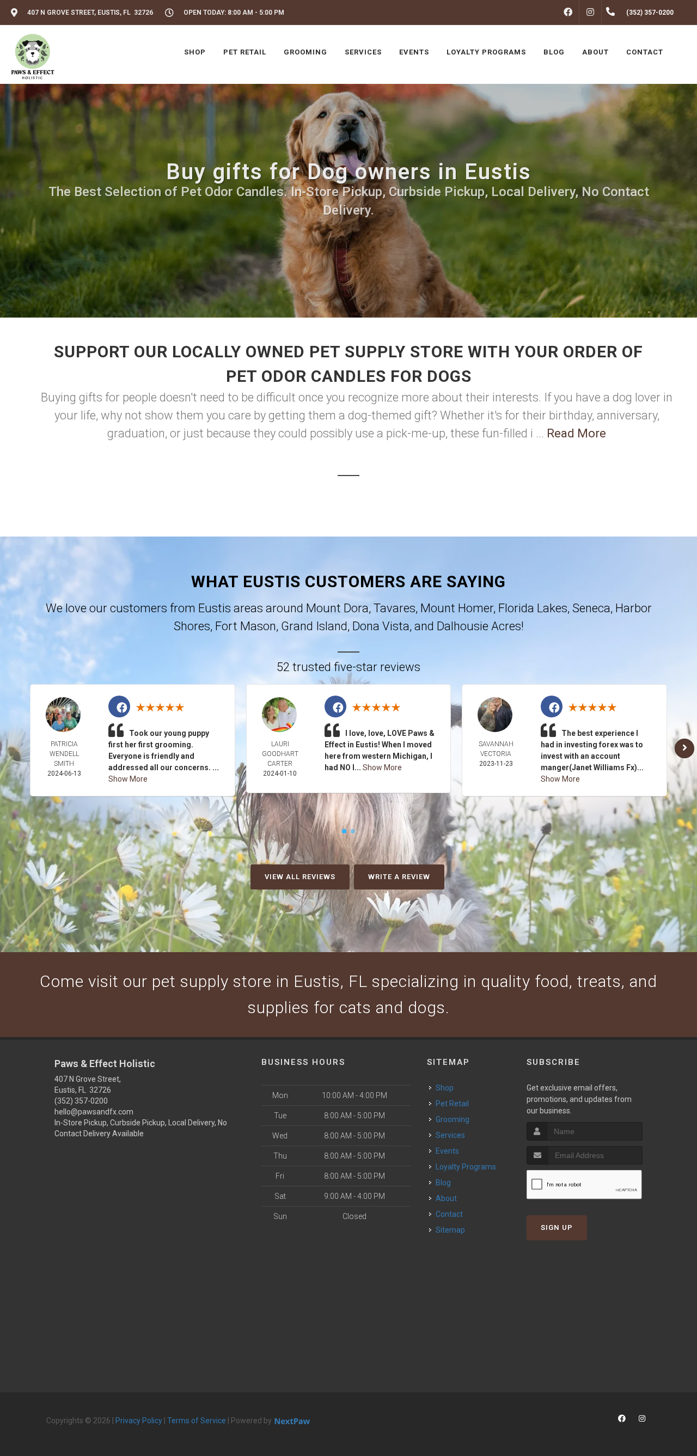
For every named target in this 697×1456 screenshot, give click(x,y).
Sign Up (557, 1227)
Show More (128, 779)
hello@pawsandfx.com (93, 1111)
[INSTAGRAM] (590, 12)
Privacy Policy (138, 1420)
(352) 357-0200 (81, 1100)
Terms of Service (196, 1420)
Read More (576, 433)
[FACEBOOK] (568, 12)
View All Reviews (300, 877)
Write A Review (399, 877)
